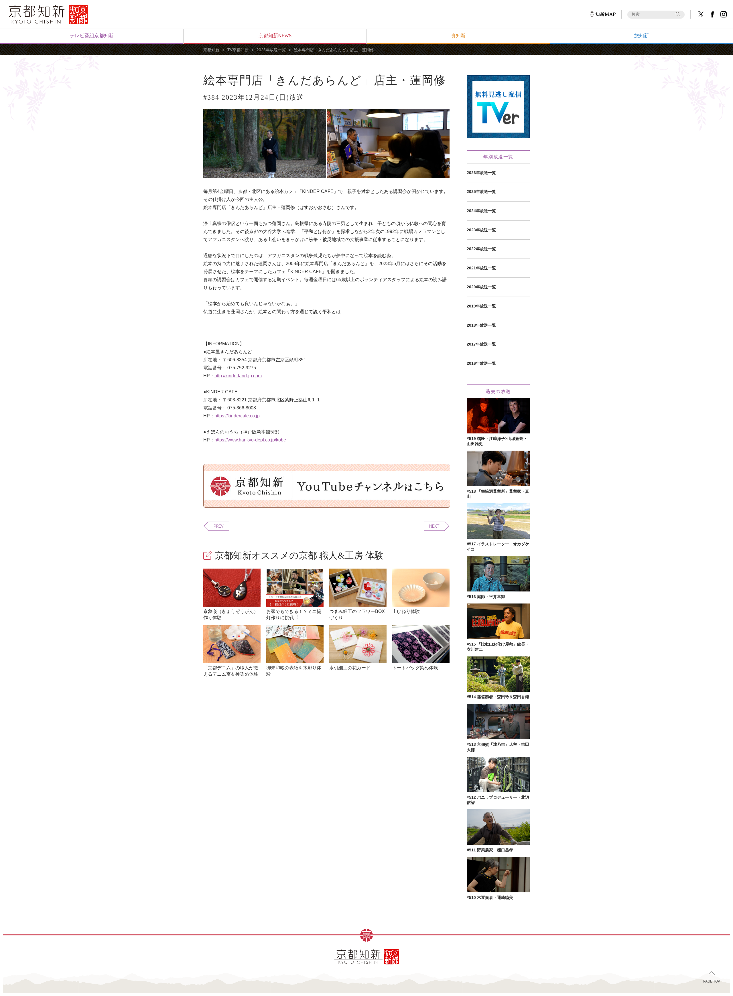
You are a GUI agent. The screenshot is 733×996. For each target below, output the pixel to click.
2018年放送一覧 (481, 325)
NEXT (434, 526)
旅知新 (641, 35)
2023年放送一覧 (271, 50)
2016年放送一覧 (481, 363)
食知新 (458, 35)
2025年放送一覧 (481, 191)
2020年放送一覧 (481, 287)
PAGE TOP (711, 981)
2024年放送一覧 (481, 210)
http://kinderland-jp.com (238, 375)
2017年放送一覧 (481, 344)
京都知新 (211, 50)
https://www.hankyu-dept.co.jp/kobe (250, 439)
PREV (219, 526)
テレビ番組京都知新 (92, 35)
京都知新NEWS (275, 35)
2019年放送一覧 (481, 306)
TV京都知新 (238, 50)
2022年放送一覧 (481, 248)
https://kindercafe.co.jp (237, 415)
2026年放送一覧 (481, 172)
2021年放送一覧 (481, 268)
